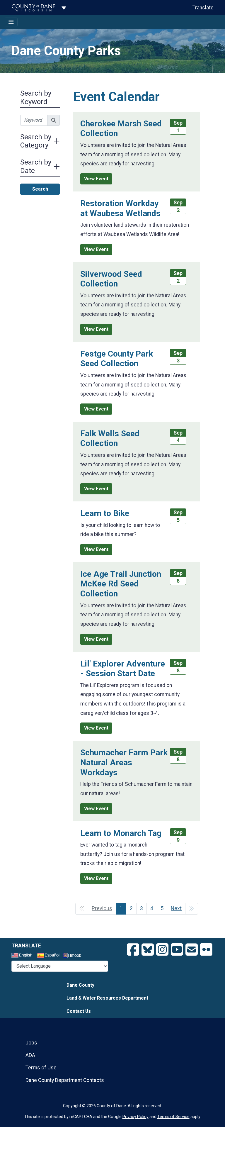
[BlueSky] (147, 950)
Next (176, 908)
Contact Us (79, 1011)
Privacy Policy (135, 1116)
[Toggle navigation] (11, 22)
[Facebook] (133, 950)
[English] (23, 956)
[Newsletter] (191, 950)
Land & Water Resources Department (107, 998)
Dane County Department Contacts (64, 1080)
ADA (30, 1055)
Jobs (31, 1043)
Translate (203, 8)
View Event (96, 179)
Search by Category (35, 141)
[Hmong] (74, 956)
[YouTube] (177, 950)
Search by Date (35, 166)
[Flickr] (206, 950)
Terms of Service (173, 1116)
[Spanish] (49, 956)
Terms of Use (41, 1068)
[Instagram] (162, 950)
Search (40, 189)
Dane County (80, 985)
